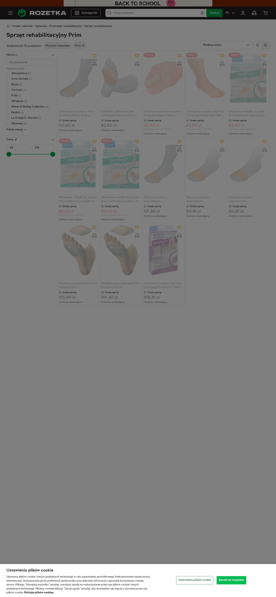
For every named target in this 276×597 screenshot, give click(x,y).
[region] (138, 580)
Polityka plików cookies (39, 593)
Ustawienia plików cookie (194, 580)
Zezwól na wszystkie (231, 580)
